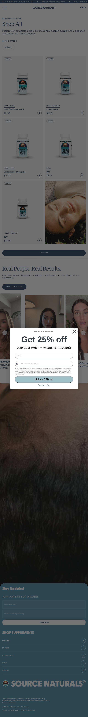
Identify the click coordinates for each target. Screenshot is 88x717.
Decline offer (44, 385)
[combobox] (19, 364)
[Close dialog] (74, 331)
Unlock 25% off (44, 379)
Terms (21, 374)
